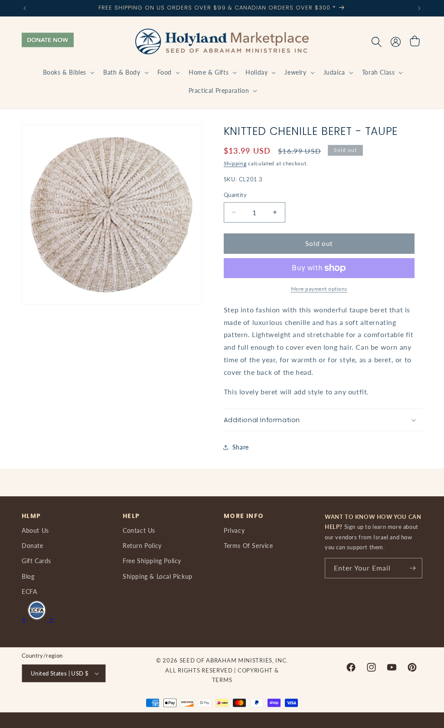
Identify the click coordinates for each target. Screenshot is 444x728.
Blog (28, 576)
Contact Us (139, 530)
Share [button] (240, 447)
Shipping (235, 163)
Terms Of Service (248, 545)
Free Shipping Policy (152, 560)
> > (38, 619)
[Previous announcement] (24, 8)
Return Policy (142, 545)
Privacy (234, 530)
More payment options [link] (319, 288)
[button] (68, 72)
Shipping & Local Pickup (158, 576)
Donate (32, 545)
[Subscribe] (412, 568)
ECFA (29, 591)
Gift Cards (36, 560)
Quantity (235, 194)
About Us (35, 530)
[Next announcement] (419, 8)
